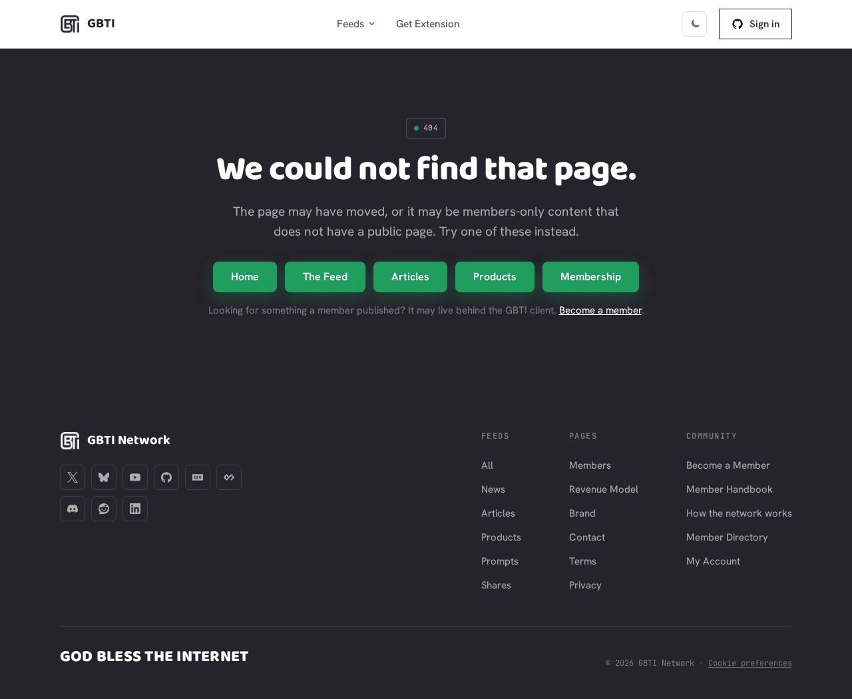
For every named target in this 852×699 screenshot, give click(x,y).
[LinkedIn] (135, 508)
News (493, 489)
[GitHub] (166, 477)
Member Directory (727, 537)
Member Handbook (729, 489)
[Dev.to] (197, 477)
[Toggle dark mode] (694, 24)
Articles (410, 277)
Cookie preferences (750, 663)
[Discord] (72, 508)
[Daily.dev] (229, 477)
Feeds (350, 24)
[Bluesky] (103, 477)
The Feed (325, 277)
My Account (713, 561)
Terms (582, 561)
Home (245, 277)
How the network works (739, 513)
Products (495, 277)
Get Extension (428, 24)
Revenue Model (603, 489)
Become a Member (728, 465)
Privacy (585, 585)
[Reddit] (103, 508)
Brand (582, 513)
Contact (587, 537)
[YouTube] (135, 477)
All (487, 465)
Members (590, 465)
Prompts (500, 561)
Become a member (600, 310)
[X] (72, 477)
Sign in (764, 24)
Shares (496, 585)
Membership (590, 277)
